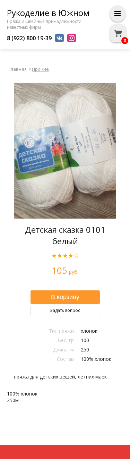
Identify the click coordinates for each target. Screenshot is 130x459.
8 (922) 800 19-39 (29, 38)
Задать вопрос (65, 310)
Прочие (40, 69)
